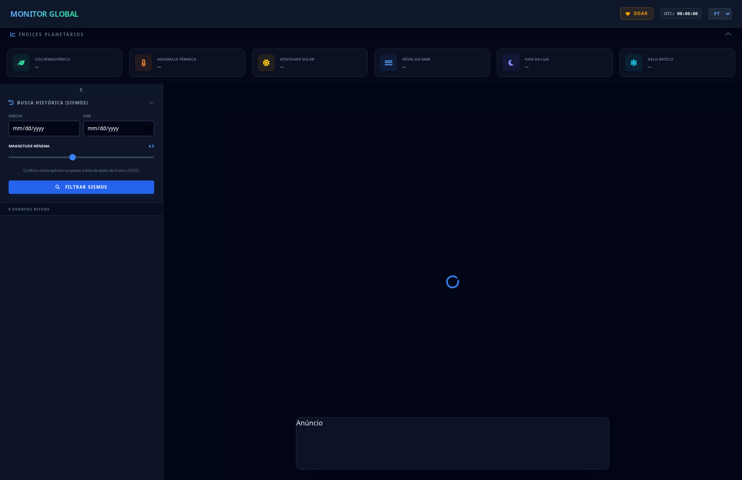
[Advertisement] (452, 447)
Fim (87, 116)
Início (15, 116)
